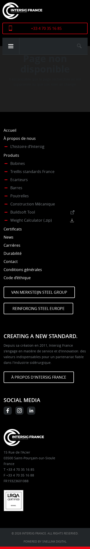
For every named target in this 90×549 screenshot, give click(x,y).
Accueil (10, 130)
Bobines (17, 163)
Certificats (13, 229)
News (8, 237)
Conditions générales (23, 269)
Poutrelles (19, 196)
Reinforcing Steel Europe (38, 308)
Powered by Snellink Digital (45, 541)
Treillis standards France (32, 171)
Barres (16, 187)
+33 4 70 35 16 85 (46, 28)
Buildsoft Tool (22, 212)
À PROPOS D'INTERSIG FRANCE (38, 377)
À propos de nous (20, 138)
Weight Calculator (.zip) (31, 220)
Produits (11, 155)
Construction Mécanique (32, 204)
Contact (11, 261)
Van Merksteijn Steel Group (39, 292)
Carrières (12, 245)
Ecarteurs (19, 179)
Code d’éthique (17, 277)
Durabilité (13, 253)
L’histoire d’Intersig (27, 146)
